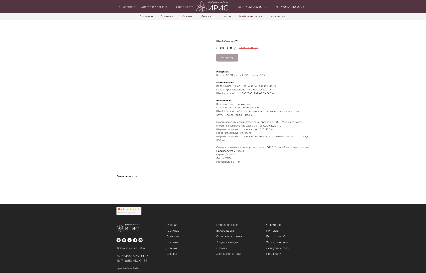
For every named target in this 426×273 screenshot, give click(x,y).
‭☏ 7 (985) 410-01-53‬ (290, 7)
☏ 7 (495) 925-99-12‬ (132, 256)
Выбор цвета (225, 231)
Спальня (172, 242)
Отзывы (221, 248)
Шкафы (171, 254)
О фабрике (273, 225)
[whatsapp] (140, 240)
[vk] (118, 240)
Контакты (272, 231)
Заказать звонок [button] (277, 242)
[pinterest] (129, 240)
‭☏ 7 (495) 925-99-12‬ (252, 7)
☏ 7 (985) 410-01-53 (131, 261)
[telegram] (135, 240)
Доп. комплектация (229, 254)
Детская (171, 248)
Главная (171, 225)
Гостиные (172, 231)
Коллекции (273, 254)
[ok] (124, 240)
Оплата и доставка (229, 236)
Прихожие (173, 236)
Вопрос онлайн (276, 236)
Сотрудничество (277, 248)
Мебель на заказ (227, 225)
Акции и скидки (227, 242)
